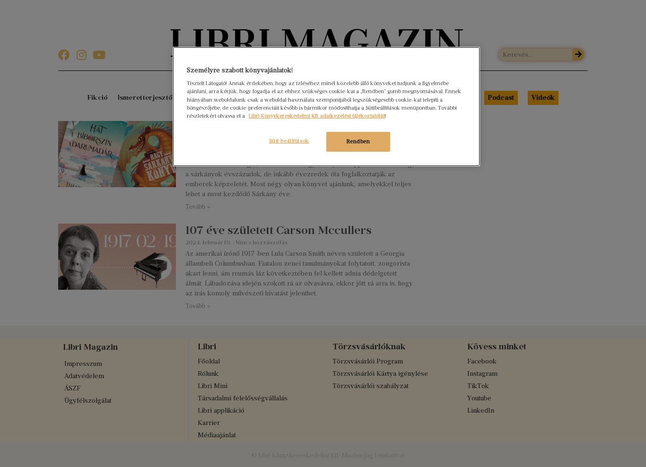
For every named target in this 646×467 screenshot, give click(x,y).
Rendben (358, 141)
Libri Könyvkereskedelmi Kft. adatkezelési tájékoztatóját (316, 115)
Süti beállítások (289, 141)
